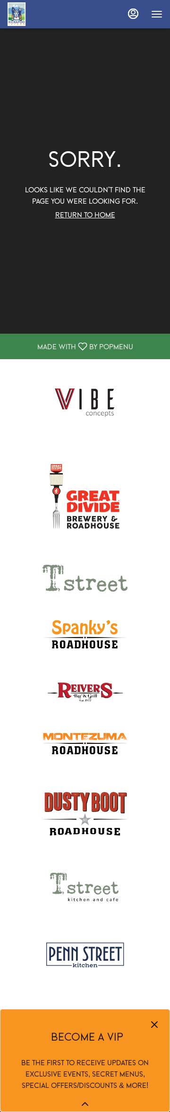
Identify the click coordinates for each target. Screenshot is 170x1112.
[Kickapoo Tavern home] (50, 14)
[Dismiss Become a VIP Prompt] (154, 1024)
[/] (85, 400)
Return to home (85, 214)
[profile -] (133, 13)
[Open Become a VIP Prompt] (85, 1104)
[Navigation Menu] (156, 14)
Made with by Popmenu (70, 346)
